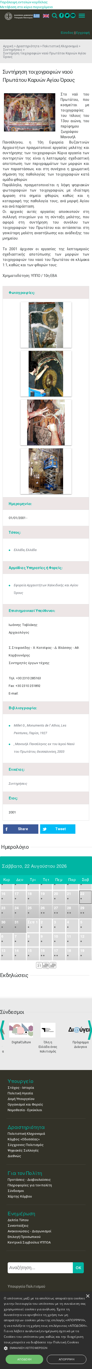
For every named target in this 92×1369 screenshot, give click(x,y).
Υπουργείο (20, 1081)
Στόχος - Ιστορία (21, 1088)
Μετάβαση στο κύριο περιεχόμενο (26, 7)
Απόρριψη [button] (66, 1359)
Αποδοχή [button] (24, 1359)
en (45, 16)
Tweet (60, 829)
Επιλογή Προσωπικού (24, 1237)
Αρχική (8, 46)
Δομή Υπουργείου (21, 1099)
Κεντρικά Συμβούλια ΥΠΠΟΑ (29, 1242)
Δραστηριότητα (27, 46)
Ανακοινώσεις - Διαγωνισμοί (29, 1231)
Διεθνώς (14, 1156)
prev (3, 1030)
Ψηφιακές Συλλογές (23, 1150)
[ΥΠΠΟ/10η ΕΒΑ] (29, 112)
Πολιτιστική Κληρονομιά (60, 46)
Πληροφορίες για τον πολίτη (30, 1185)
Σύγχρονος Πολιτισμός (26, 1145)
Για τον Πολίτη (25, 1173)
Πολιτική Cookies (66, 1342)
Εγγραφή (83, 33)
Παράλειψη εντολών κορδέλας (24, 2)
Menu (80, 16)
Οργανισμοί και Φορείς (25, 1104)
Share (23, 829)
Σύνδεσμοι (16, 1191)
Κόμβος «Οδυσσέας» (24, 1139)
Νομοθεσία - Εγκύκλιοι (25, 1110)
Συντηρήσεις (18, 783)
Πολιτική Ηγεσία (20, 1093)
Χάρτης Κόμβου (20, 1196)
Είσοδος (67, 33)
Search (54, 16)
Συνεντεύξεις (18, 1226)
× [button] (87, 1296)
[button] (46, 1348)
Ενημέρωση (21, 1213)
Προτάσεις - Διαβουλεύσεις (29, 1180)
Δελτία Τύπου (18, 1220)
